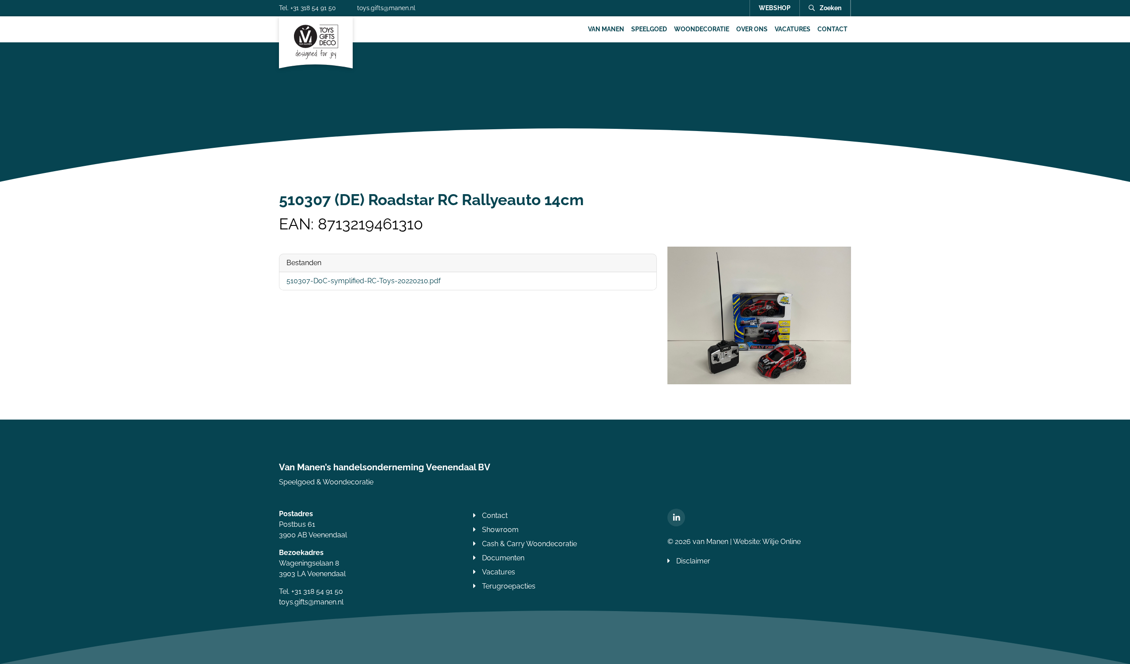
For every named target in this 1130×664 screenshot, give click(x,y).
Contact (832, 29)
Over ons (752, 29)
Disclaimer (693, 561)
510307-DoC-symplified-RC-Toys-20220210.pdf (363, 281)
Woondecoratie (701, 29)
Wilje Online (781, 541)
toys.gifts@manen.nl (386, 7)
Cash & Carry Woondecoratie (529, 544)
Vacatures (792, 29)
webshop (775, 7)
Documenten (503, 558)
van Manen (606, 29)
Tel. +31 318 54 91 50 (307, 7)
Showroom (500, 529)
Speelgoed (649, 29)
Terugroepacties (508, 586)
